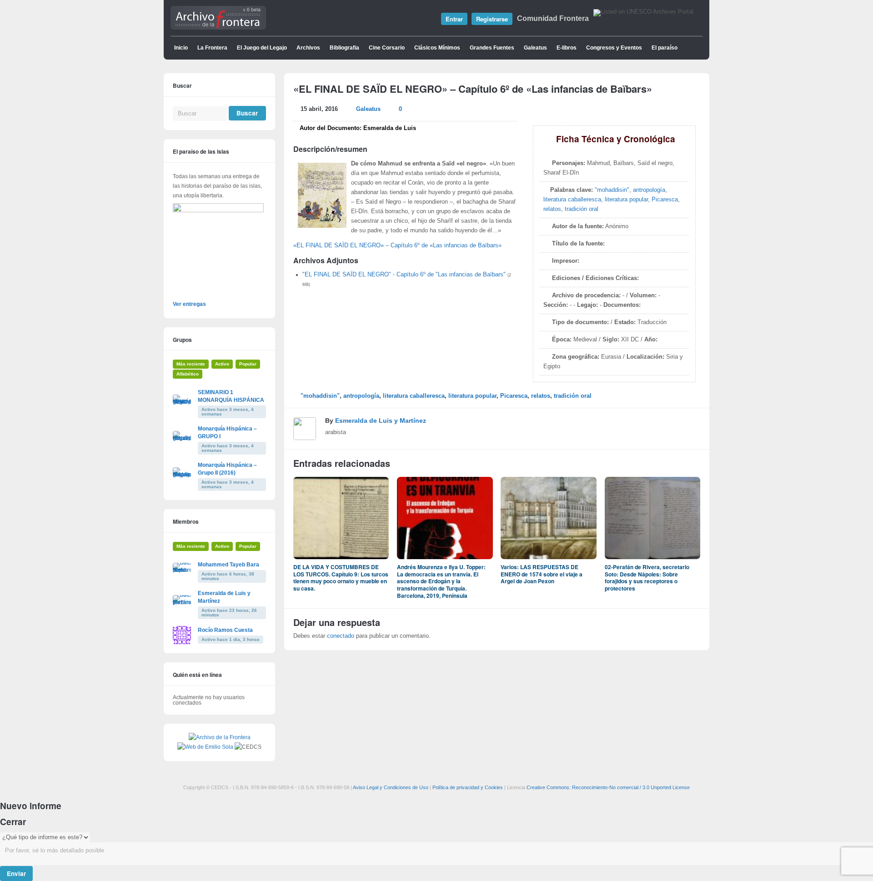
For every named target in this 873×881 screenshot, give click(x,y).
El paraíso (664, 48)
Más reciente (190, 363)
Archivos (308, 48)
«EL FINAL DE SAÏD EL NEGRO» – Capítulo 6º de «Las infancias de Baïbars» (397, 245)
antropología (649, 190)
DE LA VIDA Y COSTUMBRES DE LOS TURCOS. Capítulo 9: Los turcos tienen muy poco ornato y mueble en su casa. (340, 577)
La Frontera (212, 48)
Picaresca (665, 199)
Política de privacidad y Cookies (467, 787)
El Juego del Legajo (262, 48)
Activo (222, 363)
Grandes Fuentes (492, 48)
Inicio (181, 48)
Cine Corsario (387, 48)
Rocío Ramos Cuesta (225, 630)
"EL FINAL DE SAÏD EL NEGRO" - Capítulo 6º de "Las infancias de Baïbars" (404, 274)
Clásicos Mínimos (437, 48)
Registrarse (492, 19)
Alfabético (187, 373)
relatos (552, 209)
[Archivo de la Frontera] (218, 28)
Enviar (16, 873)
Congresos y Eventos (614, 48)
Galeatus (535, 48)
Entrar (454, 19)
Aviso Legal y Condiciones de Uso (390, 787)
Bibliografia (344, 48)
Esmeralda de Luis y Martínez (380, 420)
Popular (247, 363)
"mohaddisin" (612, 190)
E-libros (567, 48)
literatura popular (626, 199)
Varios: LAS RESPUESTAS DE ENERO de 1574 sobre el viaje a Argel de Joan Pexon (541, 574)
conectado (340, 636)
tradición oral (581, 209)
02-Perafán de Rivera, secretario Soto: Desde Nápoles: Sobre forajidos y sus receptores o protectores (647, 577)
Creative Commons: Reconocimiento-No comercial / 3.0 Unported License (608, 787)
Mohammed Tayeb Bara (228, 564)
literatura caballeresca (572, 199)
